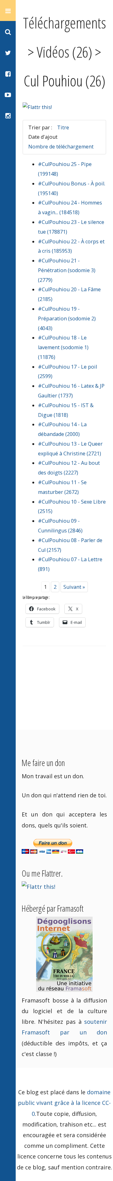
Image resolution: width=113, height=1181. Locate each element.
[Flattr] (37, 107)
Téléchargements (64, 22)
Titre (63, 127)
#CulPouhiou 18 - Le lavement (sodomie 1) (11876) (63, 347)
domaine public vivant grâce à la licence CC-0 (64, 1102)
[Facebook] (8, 73)
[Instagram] (8, 115)
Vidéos (53, 51)
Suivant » (74, 586)
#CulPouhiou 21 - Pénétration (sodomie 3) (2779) (66, 270)
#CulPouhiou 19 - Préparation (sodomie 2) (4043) (67, 318)
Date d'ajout (42, 136)
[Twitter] (8, 52)
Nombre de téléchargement (61, 146)
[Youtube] (8, 94)
